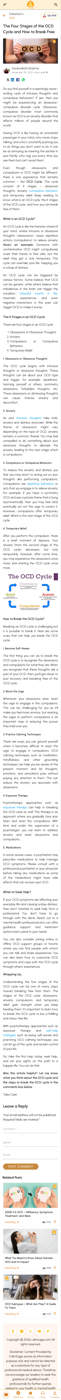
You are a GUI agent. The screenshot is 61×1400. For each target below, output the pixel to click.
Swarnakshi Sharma (25, 68)
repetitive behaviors (40, 484)
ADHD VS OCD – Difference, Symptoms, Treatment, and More (29, 1214)
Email (7, 1154)
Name (7, 1142)
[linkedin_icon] (12, 80)
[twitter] (30, 1331)
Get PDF (52, 15)
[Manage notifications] (53, 1392)
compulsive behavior (43, 191)
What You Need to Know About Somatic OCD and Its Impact (29, 1259)
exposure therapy (15, 807)
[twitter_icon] (7, 80)
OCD (12, 18)
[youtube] (39, 1331)
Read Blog (12, 1222)
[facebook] (13, 1331)
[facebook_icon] (17, 80)
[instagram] (21, 1331)
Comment (10, 1129)
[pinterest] (48, 1331)
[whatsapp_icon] (23, 80)
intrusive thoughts (28, 418)
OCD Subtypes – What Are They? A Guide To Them (30, 1305)
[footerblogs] (6, 1395)
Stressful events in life (38, 293)
